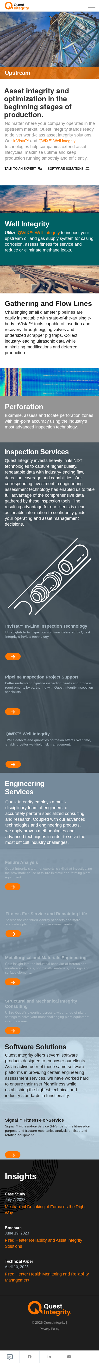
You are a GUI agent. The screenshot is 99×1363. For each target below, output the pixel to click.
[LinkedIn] (49, 1356)
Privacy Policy (49, 1329)
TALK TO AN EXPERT (21, 168)
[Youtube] (69, 1356)
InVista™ (21, 141)
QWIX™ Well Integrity (56, 141)
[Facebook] (29, 1356)
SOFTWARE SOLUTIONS (66, 168)
